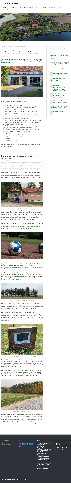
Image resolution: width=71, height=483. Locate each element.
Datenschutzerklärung (10, 479)
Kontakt (25, 479)
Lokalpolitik (39, 55)
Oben (69, 479)
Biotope (19, 162)
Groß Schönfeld (31, 226)
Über (2, 479)
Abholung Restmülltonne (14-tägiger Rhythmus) (59, 87)
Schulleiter (11, 168)
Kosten (30, 165)
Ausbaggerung (34, 160)
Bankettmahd (19, 53)
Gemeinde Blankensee (15, 55)
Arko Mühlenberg (45, 443)
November (17, 166)
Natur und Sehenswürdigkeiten (26, 7)
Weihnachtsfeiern (32, 169)
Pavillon (10, 56)
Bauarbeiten (43, 444)
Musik (39, 463)
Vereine (59, 7)
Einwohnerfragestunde (6, 55)
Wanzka (11, 169)
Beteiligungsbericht (14, 162)
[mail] (20, 443)
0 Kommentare (11, 53)
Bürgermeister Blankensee (33, 53)
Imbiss (46, 459)
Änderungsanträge (22, 160)
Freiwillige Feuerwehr (42, 451)
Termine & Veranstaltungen (49, 7)
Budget (28, 162)
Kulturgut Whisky (58, 111)
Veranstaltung (46, 466)
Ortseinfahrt (21, 166)
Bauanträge (25, 53)
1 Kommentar (12, 160)
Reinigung (27, 166)
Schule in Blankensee (19, 276)
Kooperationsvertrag (24, 165)
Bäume (7, 162)
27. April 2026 (4, 53)
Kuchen (49, 460)
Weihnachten (26, 169)
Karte (13, 165)
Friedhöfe (17, 163)
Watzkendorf (45, 468)
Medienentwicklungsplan (6, 166)
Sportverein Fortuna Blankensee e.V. (29, 168)
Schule (7, 168)
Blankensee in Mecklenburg (10, 3)
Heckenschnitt (8, 165)
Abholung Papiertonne (60, 106)
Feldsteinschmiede (41, 450)
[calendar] (27, 443)
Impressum (19, 479)
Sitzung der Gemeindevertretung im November (18, 157)
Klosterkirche (42, 460)
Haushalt (43, 459)
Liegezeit (33, 165)
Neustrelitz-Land (4, 56)
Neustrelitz (45, 463)
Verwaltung (5, 9)
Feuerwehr (48, 450)
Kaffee (48, 459)
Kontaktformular (53, 64)
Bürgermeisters (5, 62)
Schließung (3, 168)
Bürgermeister (33, 162)
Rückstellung (36, 166)
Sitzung (38, 465)
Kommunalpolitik (32, 55)
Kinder (38, 460)
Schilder (40, 166)
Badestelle (50, 443)
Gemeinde (4, 7)
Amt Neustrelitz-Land (40, 443)
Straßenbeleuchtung (5, 169)
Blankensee (24, 162)
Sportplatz (45, 465)
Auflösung (29, 160)
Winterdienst (39, 169)
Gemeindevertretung (24, 55)
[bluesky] (32, 443)
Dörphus (3, 163)
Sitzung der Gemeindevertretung (16, 51)
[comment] (25, 443)
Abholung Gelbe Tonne (60, 73)
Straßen (38, 168)
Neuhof (42, 463)
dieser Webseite (54, 55)
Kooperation (17, 165)
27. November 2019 (5, 160)
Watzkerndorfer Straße (18, 169)
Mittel (13, 166)
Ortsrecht (38, 7)
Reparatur (31, 166)
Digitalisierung (39, 162)
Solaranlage (16, 168)
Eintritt (41, 449)
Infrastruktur (13, 7)
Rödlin (43, 464)
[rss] (23, 443)
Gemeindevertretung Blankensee (41, 458)
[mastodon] (20, 446)
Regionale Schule (39, 464)
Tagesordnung (40, 466)
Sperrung (41, 465)
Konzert (46, 460)
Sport (20, 168)
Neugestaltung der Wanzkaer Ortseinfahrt (32, 416)
